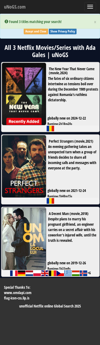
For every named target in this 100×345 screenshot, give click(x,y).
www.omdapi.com (17, 292)
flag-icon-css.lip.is (16, 298)
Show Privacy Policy (62, 31)
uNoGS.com (15, 6)
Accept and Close (35, 31)
